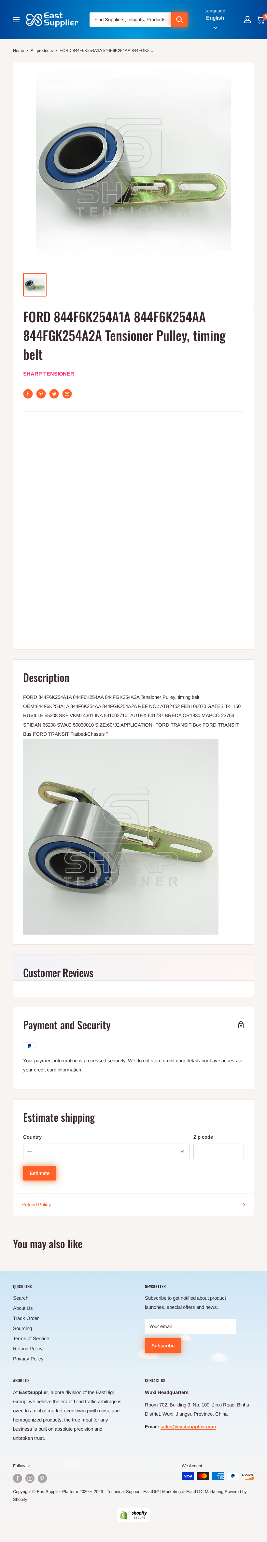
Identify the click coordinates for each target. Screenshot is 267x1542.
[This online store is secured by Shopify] (133, 1515)
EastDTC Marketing (204, 1491)
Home (18, 50)
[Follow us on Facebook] (17, 1478)
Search (20, 1298)
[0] (261, 20)
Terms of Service (31, 1338)
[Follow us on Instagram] (30, 1478)
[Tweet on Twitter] (54, 393)
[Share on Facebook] (28, 393)
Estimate (39, 1173)
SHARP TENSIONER (48, 374)
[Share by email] (67, 393)
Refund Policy (36, 1204)
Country (32, 1137)
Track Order (26, 1318)
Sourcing (22, 1328)
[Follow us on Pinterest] (42, 1478)
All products (42, 50)
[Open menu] (16, 19)
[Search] (179, 19)
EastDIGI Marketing (162, 1491)
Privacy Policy (28, 1358)
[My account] (247, 19)
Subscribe (163, 1345)
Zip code (203, 1137)
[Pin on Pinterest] (41, 393)
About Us (23, 1308)
